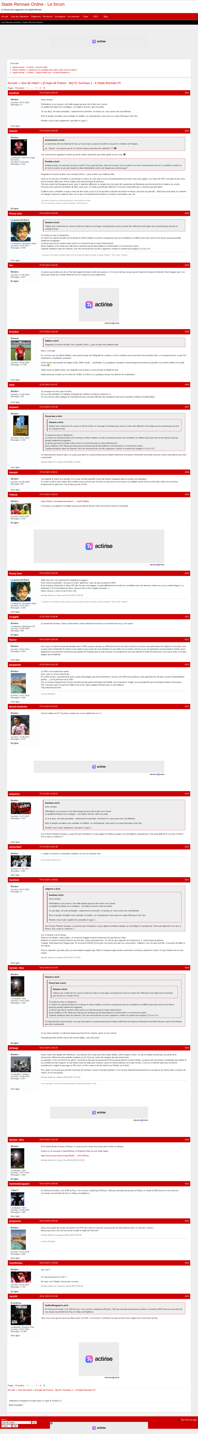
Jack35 (13, 1296)
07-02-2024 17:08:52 (49, 880)
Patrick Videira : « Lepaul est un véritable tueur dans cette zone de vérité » (44, 70)
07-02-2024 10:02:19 (49, 93)
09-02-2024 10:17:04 (49, 967)
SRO (95, 16)
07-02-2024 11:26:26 (49, 265)
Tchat (85, 16)
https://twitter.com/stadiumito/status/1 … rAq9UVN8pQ (65, 501)
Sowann (13, 407)
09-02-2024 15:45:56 (49, 1183)
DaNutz (13, 131)
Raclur (13, 639)
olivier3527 (15, 847)
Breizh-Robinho (18, 706)
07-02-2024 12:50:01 (49, 494)
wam (12, 384)
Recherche (47, 16)
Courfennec (16, 1262)
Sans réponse (37, 22)
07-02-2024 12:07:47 (49, 384)
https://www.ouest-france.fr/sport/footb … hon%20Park (65, 1155)
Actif (29, 22)
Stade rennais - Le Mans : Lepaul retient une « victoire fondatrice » (41, 72)
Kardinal (14, 93)
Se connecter (73, 16)
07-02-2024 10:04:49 (49, 131)
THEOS (13, 494)
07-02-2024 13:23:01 (49, 706)
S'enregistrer (60, 16)
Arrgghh (14, 616)
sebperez (14, 793)
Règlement (36, 16)
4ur (11, 265)
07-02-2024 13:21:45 (49, 664)
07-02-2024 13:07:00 (49, 639)
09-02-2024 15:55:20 (49, 1221)
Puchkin (14, 331)
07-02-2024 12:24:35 (49, 407)
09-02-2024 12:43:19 (49, 1048)
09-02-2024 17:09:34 (49, 1263)
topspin (13, 472)
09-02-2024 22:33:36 (49, 1296)
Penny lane (15, 213)
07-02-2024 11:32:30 (49, 331)
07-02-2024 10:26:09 (49, 213)
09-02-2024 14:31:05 (49, 1139)
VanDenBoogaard (19, 1183)
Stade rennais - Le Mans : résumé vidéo (30, 67)
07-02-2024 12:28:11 (49, 472)
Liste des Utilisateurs (20, 16)
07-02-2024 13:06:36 (49, 616)
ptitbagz (13, 1048)
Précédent (19, 88)
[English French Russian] (6, 1426)
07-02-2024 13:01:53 (49, 573)
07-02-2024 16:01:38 (49, 847)
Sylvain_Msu (16, 967)
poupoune (15, 664)
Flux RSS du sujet (189, 1420)
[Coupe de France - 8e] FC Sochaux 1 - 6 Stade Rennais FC (82, 83)
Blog (106, 16)
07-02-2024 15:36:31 (49, 793)
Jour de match (30, 83)
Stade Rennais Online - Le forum (33, 4)
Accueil (4, 16)
